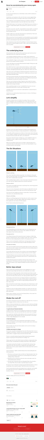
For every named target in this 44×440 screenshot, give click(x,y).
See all (8, 420)
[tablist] (10, 388)
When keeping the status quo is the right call (13, 415)
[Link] (5, 50)
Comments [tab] (8, 387)
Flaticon (28, 127)
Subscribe (36, 1)
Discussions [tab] (13, 400)
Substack (17, 438)
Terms (22, 433)
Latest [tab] (9, 400)
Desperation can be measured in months (12, 409)
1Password (15, 316)
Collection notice (26, 433)
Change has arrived (9, 403)
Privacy (20, 433)
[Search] (31, 1)
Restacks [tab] (12, 387)
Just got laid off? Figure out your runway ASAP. (15, 408)
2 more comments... (9, 395)
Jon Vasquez (10, 8)
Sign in (41, 1)
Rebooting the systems (10, 402)
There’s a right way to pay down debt (13, 414)
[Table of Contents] (1, 220)
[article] (22, 404)
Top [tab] (7, 400)
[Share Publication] (33, 1)
